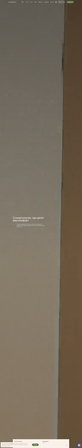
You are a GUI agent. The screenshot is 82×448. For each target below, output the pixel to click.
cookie (11, 443)
